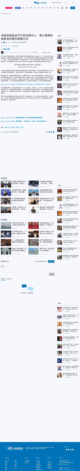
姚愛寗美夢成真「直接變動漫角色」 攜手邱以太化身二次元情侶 (59, 309)
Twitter (64, 449)
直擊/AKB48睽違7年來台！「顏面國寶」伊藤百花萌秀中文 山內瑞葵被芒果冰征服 (59, 316)
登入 (73, 7)
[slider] (18, 52)
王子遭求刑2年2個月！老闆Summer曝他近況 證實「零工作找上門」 (59, 353)
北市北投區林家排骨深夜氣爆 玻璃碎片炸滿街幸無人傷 (59, 191)
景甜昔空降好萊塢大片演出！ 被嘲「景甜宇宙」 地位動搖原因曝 (59, 360)
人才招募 (38, 462)
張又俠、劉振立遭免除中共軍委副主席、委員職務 (59, 49)
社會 (35, 7)
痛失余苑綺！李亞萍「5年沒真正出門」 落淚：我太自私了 (59, 346)
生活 (46, 7)
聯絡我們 (49, 464)
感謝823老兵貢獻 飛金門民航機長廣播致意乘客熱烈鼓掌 (6, 251)
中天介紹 (38, 460)
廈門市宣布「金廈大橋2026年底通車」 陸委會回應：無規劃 (33, 251)
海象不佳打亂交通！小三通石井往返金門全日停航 (6, 225)
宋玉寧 (16, 46)
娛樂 (39, 7)
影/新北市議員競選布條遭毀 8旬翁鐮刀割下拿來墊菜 (59, 250)
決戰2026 (18, 7)
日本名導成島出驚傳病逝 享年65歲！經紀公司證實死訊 (59, 338)
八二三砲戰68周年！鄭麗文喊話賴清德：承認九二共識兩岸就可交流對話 (6, 242)
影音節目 (26, 462)
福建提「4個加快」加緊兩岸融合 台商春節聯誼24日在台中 (6, 209)
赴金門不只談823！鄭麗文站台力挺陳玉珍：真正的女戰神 (33, 234)
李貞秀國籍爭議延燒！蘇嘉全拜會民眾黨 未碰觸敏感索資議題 (6, 201)
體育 (43, 7)
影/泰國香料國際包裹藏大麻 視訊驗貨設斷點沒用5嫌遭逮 (59, 228)
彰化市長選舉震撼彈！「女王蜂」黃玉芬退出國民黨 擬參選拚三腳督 (59, 41)
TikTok (73, 449)
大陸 (54, 7)
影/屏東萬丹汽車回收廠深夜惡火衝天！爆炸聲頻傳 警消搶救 (59, 100)
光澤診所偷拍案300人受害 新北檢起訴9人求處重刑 (59, 242)
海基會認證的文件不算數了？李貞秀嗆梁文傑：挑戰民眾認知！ (33, 201)
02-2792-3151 (67, 467)
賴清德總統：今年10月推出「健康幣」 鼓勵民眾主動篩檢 (59, 115)
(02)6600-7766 (65, 464)
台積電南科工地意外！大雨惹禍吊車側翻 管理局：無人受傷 (59, 235)
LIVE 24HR (9, 7)
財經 (68, 80)
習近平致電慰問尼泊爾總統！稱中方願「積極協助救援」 (59, 122)
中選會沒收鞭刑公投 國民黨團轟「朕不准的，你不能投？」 (59, 107)
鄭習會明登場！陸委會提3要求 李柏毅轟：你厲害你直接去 (6, 192)
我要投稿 (49, 467)
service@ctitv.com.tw (69, 469)
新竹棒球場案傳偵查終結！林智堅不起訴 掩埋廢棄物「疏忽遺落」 (59, 63)
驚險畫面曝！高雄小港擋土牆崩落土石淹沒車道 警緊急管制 (59, 257)
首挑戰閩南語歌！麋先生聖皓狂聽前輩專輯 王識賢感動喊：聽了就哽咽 (59, 331)
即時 (23, 7)
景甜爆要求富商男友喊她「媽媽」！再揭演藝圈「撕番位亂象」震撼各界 (59, 375)
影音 (58, 7)
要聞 (31, 7)
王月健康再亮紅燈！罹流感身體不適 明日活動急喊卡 (59, 324)
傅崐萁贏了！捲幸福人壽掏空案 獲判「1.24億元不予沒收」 (59, 85)
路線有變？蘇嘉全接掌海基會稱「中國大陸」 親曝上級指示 (33, 209)
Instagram (68, 449)
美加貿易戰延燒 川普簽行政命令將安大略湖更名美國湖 (59, 71)
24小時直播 (27, 460)
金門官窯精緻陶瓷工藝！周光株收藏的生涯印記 (33, 242)
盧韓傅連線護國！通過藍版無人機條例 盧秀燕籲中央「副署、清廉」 (59, 136)
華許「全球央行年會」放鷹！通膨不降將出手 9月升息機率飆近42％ (59, 78)
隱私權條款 (38, 466)
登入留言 (51, 261)
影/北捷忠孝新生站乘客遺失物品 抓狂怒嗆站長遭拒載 (59, 220)
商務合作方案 (39, 469)
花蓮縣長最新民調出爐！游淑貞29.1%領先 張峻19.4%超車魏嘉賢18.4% (59, 93)
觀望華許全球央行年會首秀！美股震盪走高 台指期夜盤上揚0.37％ (59, 129)
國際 (50, 7)
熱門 (27, 7)
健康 (16, 466)
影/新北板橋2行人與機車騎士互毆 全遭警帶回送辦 (59, 198)
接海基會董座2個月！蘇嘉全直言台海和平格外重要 (33, 192)
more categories (66, 7)
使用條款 (38, 464)
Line (71, 449)
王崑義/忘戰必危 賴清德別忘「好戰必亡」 (33, 225)
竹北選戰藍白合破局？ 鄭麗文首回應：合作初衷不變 (59, 56)
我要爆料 (49, 466)
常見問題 (49, 462)
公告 (49, 460)
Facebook (66, 449)
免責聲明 (38, 467)
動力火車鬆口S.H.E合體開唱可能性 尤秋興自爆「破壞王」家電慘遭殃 (59, 368)
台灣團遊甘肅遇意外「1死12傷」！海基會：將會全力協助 (33, 184)
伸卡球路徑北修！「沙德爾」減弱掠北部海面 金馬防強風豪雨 (6, 234)
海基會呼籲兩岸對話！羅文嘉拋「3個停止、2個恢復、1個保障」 (6, 184)
